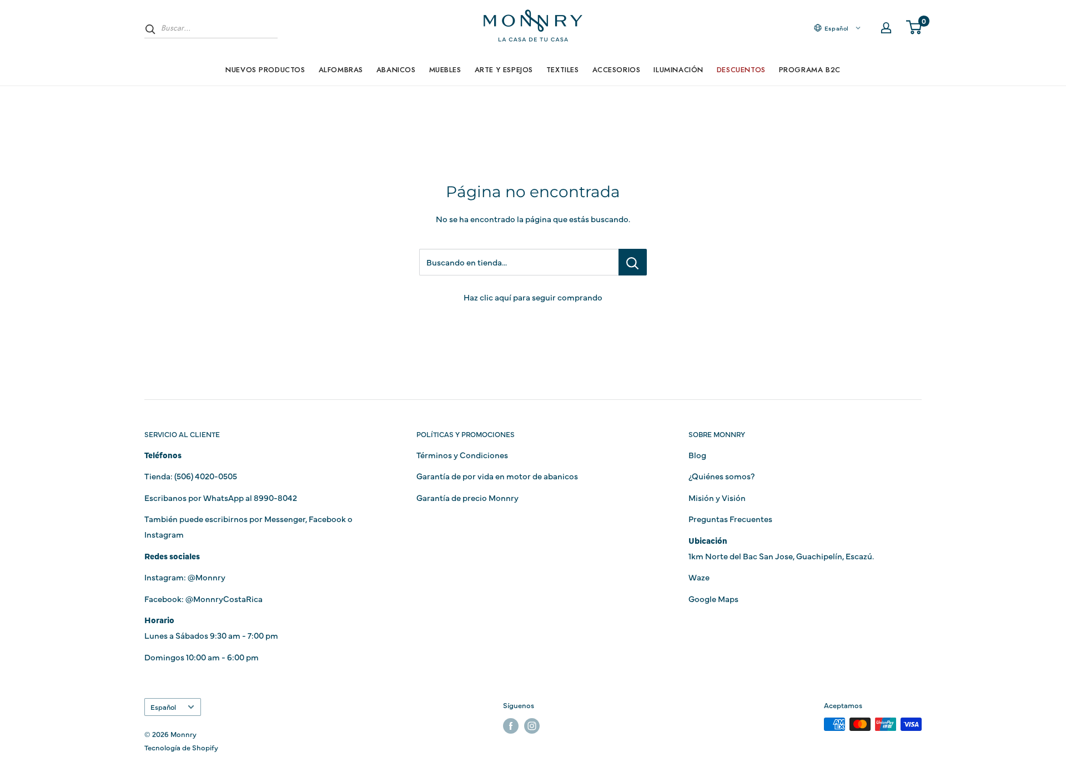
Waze (699, 577)
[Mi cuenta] (886, 28)
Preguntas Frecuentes (730, 518)
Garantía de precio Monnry (467, 497)
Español (163, 706)
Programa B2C (810, 69)
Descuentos (741, 69)
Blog (697, 454)
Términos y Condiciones (462, 454)
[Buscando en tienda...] (633, 262)
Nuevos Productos (265, 69)
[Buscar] (150, 29)
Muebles (445, 69)
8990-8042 (275, 497)
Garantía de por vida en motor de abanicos (497, 476)
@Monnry (206, 577)
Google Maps (713, 598)
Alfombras (341, 69)
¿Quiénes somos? (721, 476)
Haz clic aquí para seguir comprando (533, 297)
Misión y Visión (717, 497)
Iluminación (678, 69)
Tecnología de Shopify (181, 747)
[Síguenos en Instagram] (532, 726)
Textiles (562, 69)
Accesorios (616, 69)
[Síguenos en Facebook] (511, 726)
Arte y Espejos (504, 69)
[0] (914, 28)
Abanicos (396, 69)
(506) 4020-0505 (205, 476)
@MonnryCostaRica (224, 598)
